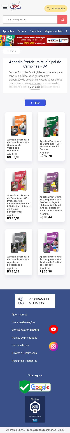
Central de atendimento (25, 329)
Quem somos (19, 314)
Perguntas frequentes (24, 360)
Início (13, 51)
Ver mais (35, 87)
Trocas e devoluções (23, 322)
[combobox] (30, 19)
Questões (35, 31)
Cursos (21, 31)
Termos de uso (20, 345)
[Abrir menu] (5, 9)
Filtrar (36, 102)
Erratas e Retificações (24, 353)
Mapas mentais (53, 31)
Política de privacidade (24, 337)
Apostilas (8, 31)
